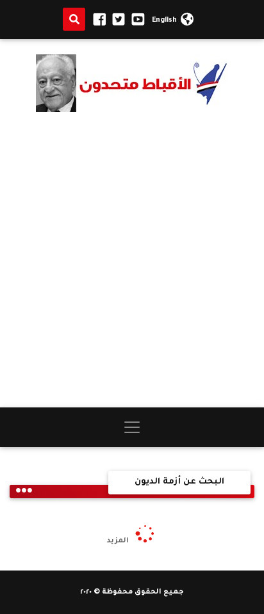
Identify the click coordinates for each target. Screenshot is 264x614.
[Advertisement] (132, 259)
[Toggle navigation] (132, 427)
